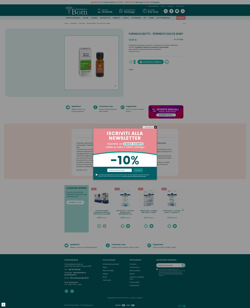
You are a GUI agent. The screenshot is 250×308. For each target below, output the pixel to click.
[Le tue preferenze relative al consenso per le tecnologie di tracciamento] (3, 304)
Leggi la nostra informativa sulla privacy (134, 176)
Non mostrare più (149, 127)
